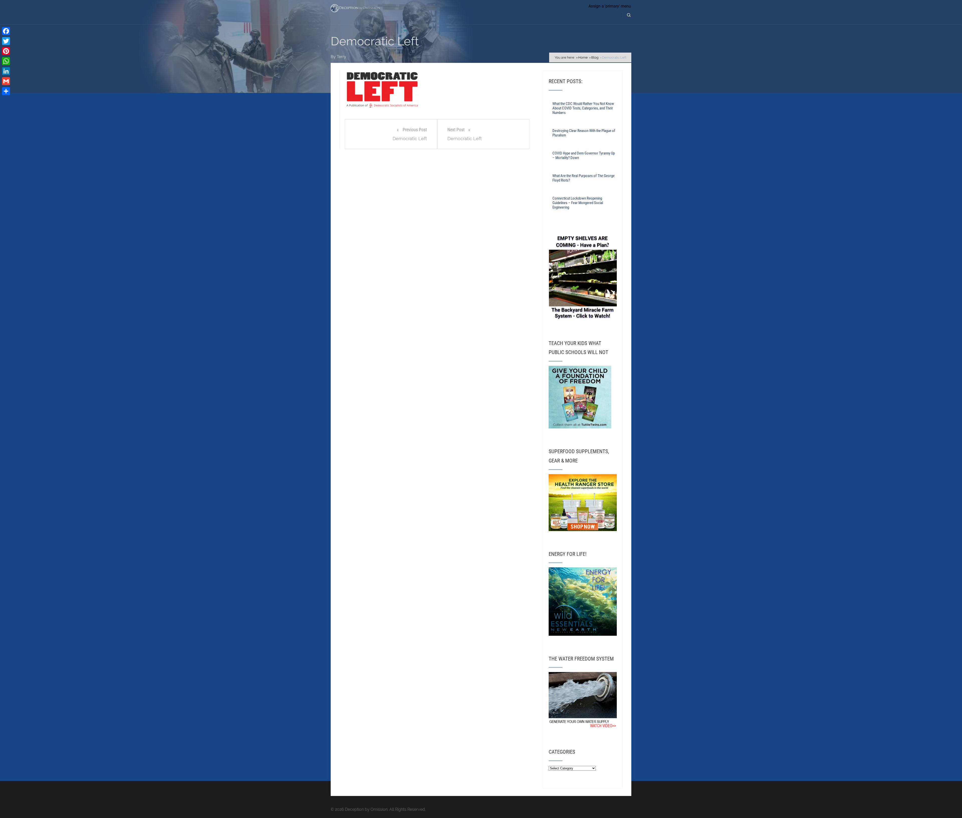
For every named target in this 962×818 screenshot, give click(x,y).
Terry (341, 56)
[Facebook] (6, 31)
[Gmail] (6, 81)
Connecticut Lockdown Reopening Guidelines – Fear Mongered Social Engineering (577, 203)
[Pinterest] (6, 51)
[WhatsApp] (6, 61)
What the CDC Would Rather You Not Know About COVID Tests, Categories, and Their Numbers (583, 108)
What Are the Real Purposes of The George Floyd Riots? (583, 178)
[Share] (6, 91)
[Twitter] (6, 41)
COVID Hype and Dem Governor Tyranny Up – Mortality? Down (583, 155)
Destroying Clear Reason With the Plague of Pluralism (583, 132)
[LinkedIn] (6, 71)
